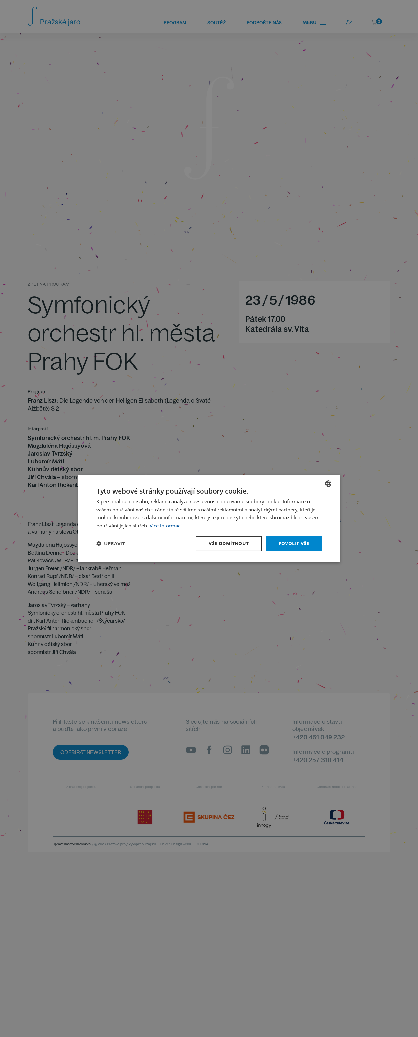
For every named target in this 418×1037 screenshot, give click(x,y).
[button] (110, 543)
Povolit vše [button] (294, 543)
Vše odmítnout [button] (229, 543)
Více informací (166, 525)
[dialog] (209, 518)
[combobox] (328, 483)
